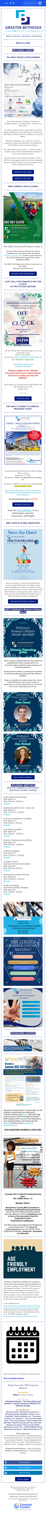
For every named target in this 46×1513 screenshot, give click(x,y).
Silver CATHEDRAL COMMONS (25, 357)
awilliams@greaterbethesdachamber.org (25, 1499)
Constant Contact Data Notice (28, 1496)
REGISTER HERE (23, 398)
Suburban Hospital (23, 1405)
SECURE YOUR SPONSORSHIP (23, 274)
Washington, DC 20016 (23, 366)
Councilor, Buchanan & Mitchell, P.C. (27, 1403)
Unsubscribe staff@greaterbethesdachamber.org (23, 1494)
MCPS (24, 1114)
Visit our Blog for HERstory (23, 777)
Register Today (22, 1202)
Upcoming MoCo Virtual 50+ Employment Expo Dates (23, 1195)
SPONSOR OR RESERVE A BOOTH (23, 601)
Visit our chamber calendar (13, 1378)
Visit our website (23, 1479)
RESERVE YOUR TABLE (23, 172)
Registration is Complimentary (22, 1220)
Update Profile (13, 1496)
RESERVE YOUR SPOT (23, 504)
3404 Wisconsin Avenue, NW (23, 364)
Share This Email (24, 1462)
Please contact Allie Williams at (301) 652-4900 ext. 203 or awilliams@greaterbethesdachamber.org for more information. (23, 492)
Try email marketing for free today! (23, 1509)
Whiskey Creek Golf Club (13, 255)
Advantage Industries (13, 1401)
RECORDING (24, 510)
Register (6, 803)
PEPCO (15, 1395)
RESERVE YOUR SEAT (23, 178)
